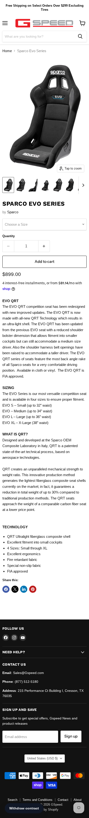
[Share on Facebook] (5, 589)
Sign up (71, 736)
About (78, 800)
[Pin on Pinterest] (32, 589)
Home (7, 51)
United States (42, 758)
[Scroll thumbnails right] (82, 185)
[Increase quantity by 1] (44, 246)
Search (12, 800)
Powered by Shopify (44, 809)
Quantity (8, 236)
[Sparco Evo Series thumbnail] (8, 185)
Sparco (12, 212)
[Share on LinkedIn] (23, 589)
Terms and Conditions (37, 800)
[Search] (80, 36)
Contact (63, 800)
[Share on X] (15, 589)
